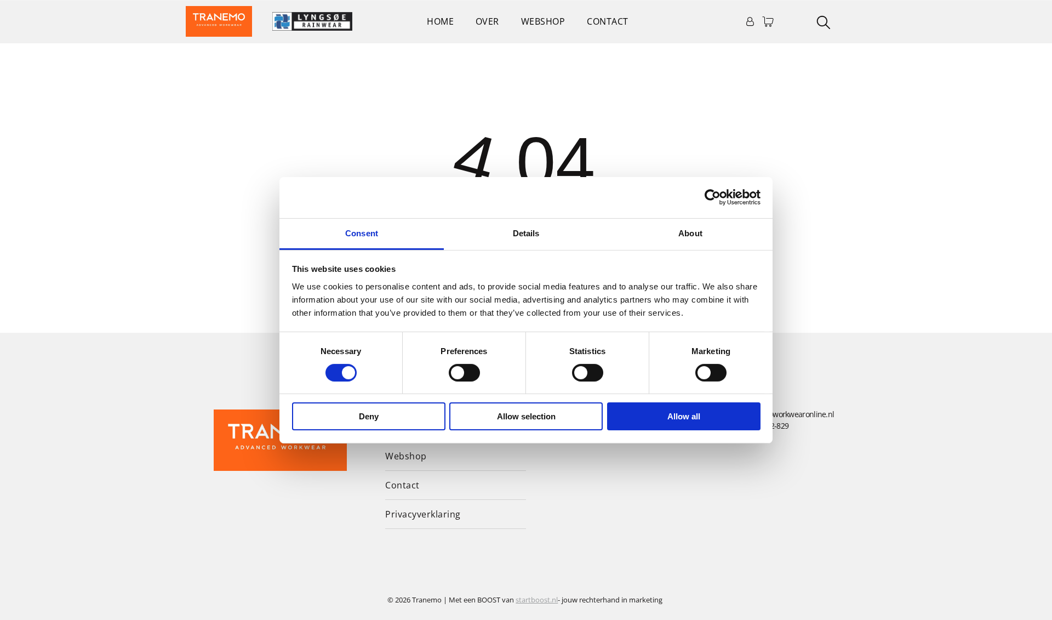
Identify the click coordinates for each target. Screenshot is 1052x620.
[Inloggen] (750, 21)
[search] (823, 23)
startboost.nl (537, 600)
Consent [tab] (361, 232)
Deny (369, 416)
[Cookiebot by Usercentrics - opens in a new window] (713, 197)
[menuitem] (440, 21)
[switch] (464, 373)
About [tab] (690, 232)
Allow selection (526, 416)
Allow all (683, 416)
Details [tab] (526, 232)
